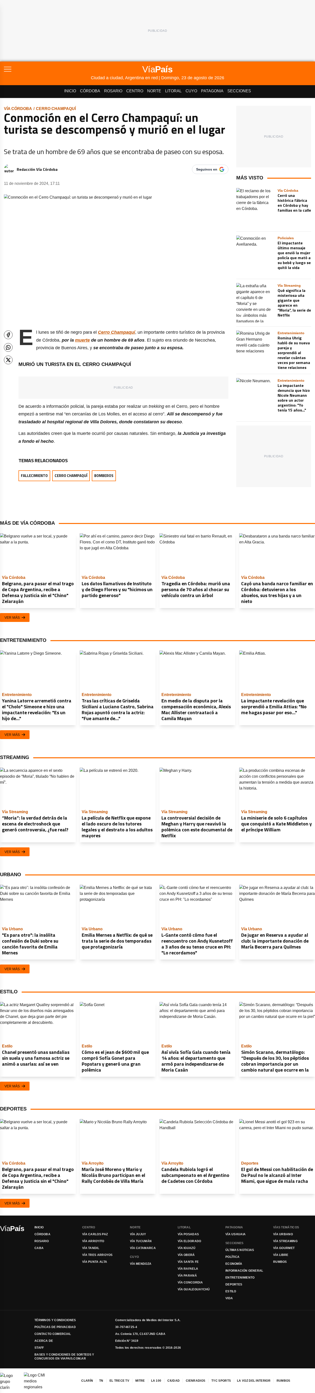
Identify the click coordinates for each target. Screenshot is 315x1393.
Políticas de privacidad (55, 1327)
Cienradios (195, 1380)
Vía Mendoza (140, 1264)
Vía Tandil (90, 1248)
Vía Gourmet (284, 1248)
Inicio (70, 91)
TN (101, 1380)
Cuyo (191, 91)
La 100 (156, 1380)
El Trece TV (119, 1380)
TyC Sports (221, 1380)
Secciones (239, 91)
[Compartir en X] (8, 360)
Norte (154, 91)
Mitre (140, 1380)
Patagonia (212, 91)
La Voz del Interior (253, 1380)
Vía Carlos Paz (95, 1234)
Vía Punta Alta (94, 1262)
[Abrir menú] (47, 69)
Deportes (233, 1284)
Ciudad (173, 1380)
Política (232, 1257)
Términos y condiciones (55, 1320)
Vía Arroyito (93, 1241)
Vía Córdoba (18, 109)
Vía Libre (280, 1255)
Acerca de (43, 1341)
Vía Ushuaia (235, 1234)
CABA (39, 1248)
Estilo (230, 1291)
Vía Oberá (186, 1255)
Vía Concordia (190, 1282)
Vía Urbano (283, 1234)
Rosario (113, 91)
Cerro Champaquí (56, 109)
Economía (233, 1264)
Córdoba (90, 91)
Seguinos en (206, 169)
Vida (229, 1298)
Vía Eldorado (189, 1241)
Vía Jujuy (138, 1234)
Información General (244, 1270)
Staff (39, 1347)
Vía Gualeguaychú (194, 1289)
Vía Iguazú (186, 1248)
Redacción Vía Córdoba (37, 169)
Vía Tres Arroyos (97, 1255)
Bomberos (103, 475)
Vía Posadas (188, 1234)
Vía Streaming (285, 1241)
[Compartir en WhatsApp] (8, 347)
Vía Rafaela (188, 1268)
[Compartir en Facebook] (8, 335)
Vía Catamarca (143, 1248)
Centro (134, 91)
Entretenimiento (240, 1277)
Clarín (87, 1380)
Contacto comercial (52, 1334)
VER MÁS (12, 617)
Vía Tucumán (141, 1241)
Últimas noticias (239, 1250)
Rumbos (280, 1262)
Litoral (173, 91)
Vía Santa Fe (188, 1262)
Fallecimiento (34, 475)
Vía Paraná (187, 1275)
